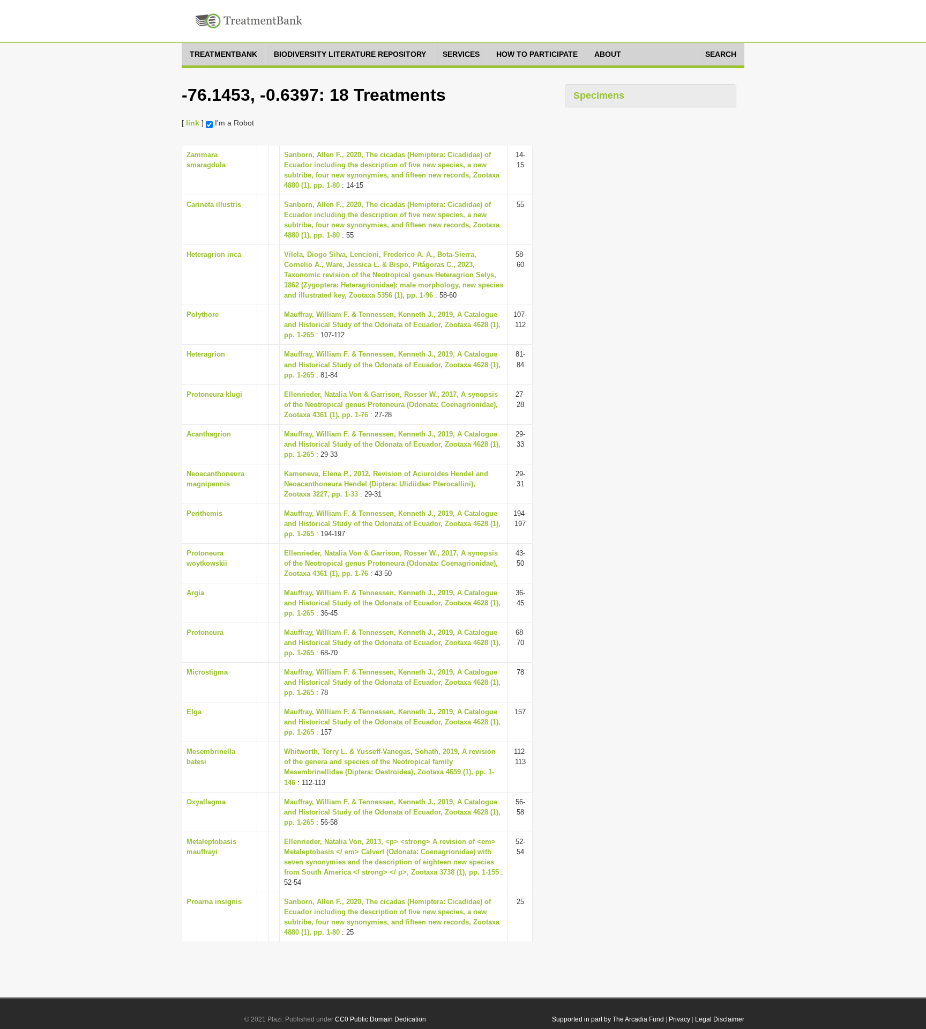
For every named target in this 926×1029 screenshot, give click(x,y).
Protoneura (204, 632)
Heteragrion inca (213, 254)
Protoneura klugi (214, 394)
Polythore (202, 314)
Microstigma (207, 672)
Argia (195, 593)
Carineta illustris (213, 205)
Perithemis (204, 513)
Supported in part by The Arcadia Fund (608, 1019)
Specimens (598, 95)
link (192, 123)
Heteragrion (205, 354)
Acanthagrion (208, 434)
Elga (193, 712)
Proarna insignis (214, 902)
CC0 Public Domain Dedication (380, 1019)
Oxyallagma (206, 802)
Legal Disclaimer (719, 1019)
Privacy (679, 1019)
